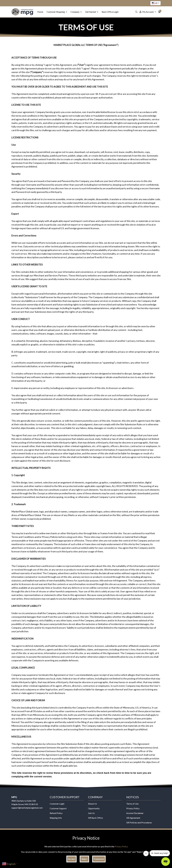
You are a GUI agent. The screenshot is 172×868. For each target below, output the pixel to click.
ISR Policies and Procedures (139, 822)
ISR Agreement (133, 817)
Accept (71, 859)
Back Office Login (110, 11)
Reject (84, 859)
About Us (92, 803)
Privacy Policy (132, 808)
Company (75, 11)
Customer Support (58, 808)
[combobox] (155, 3)
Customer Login (57, 803)
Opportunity (94, 808)
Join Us (91, 813)
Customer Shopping (56, 11)
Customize (99, 859)
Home (40, 11)
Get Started (90, 11)
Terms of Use (132, 803)
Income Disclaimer (135, 813)
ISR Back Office (95, 817)
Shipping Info (56, 817)
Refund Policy (56, 813)
